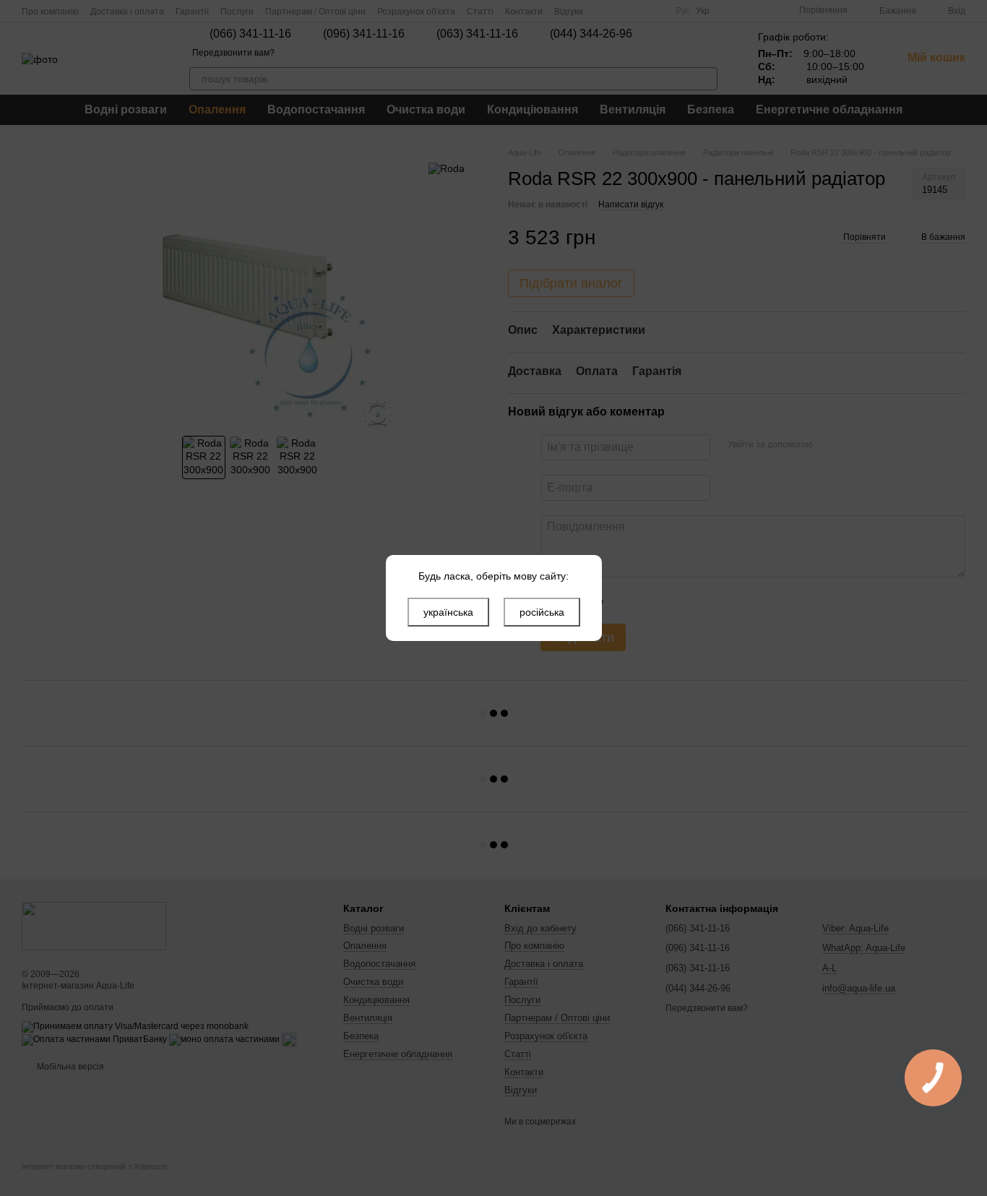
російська (542, 612)
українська (448, 612)
